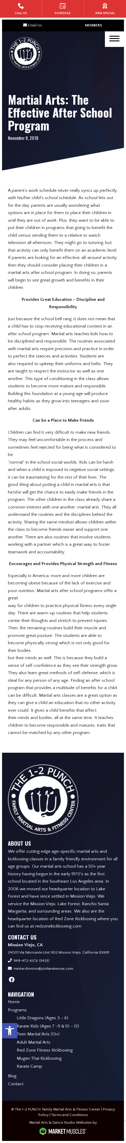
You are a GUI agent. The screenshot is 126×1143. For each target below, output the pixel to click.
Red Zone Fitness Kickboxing (45, 1050)
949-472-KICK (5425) (31, 961)
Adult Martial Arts (33, 1042)
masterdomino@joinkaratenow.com (43, 968)
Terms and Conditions (69, 1115)
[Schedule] (63, 9)
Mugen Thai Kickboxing (39, 1058)
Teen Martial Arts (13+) (38, 1034)
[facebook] (12, 980)
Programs (17, 1010)
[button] (9, 1030)
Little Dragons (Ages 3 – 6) (42, 1017)
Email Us (35, 25)
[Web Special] (105, 9)
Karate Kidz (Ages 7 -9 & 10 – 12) (48, 1026)
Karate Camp (29, 1066)
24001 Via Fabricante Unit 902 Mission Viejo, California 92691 (58, 952)
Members (93, 25)
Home (14, 1001)
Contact (15, 1083)
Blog (12, 1076)
